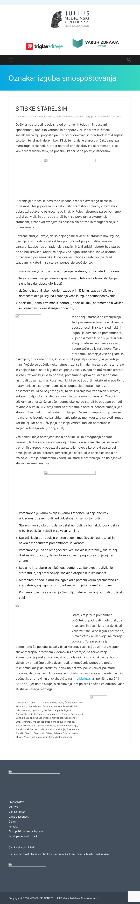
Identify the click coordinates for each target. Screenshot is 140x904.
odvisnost (57, 717)
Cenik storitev (17, 811)
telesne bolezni (62, 733)
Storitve (13, 806)
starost (28, 733)
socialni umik (37, 729)
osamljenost (71, 717)
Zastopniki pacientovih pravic (26, 831)
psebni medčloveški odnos (59, 721)
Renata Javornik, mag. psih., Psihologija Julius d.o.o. (94, 116)
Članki (32, 702)
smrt (33, 725)
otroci (19, 721)
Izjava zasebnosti (19, 816)
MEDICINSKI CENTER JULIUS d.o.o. (49, 898)
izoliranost (39, 714)
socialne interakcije (67, 725)
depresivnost (34, 706)
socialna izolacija (46, 725)
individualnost (23, 710)
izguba (35, 710)
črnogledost (71, 702)
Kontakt (13, 826)
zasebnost (29, 737)
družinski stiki (70, 706)
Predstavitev (16, 802)
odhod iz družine (25, 717)
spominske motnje (55, 729)
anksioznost (56, 702)
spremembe (73, 729)
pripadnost (38, 721)
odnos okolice (43, 717)
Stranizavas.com (89, 898)
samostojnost (23, 725)
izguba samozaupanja (51, 710)
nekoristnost (53, 714)
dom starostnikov (52, 706)
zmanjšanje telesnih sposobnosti (54, 737)
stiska (49, 733)
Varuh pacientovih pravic (23, 836)
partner (27, 721)
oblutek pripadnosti (72, 714)
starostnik (39, 733)
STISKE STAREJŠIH (41, 108)
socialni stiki (22, 729)
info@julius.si (82, 678)
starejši (19, 733)
